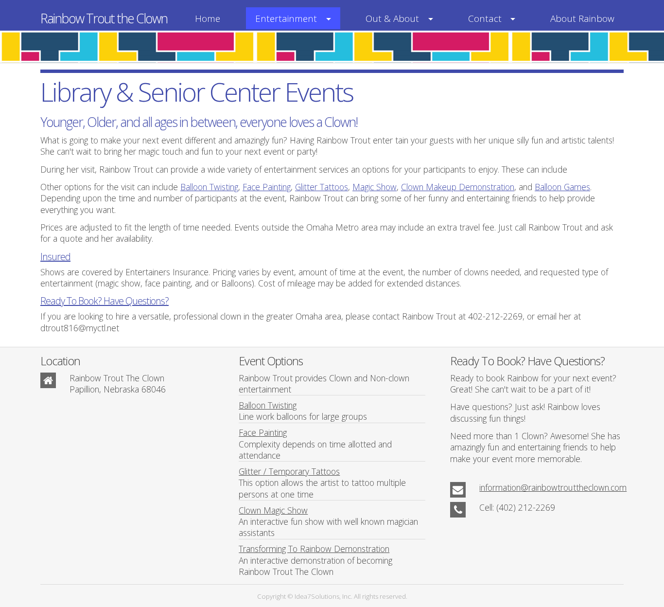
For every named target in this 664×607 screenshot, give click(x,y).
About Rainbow (582, 18)
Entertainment (286, 18)
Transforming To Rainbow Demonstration (314, 548)
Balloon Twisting (209, 187)
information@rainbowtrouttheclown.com (553, 487)
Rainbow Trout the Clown (103, 18)
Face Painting (267, 187)
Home (207, 18)
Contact (485, 18)
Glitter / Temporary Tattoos (289, 471)
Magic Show (374, 187)
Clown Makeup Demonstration (457, 187)
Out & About (392, 18)
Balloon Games (562, 187)
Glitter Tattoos (321, 187)
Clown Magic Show (273, 510)
